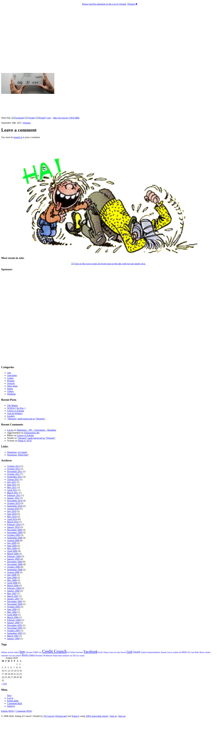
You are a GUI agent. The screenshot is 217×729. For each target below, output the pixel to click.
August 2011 (13, 479)
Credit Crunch (54, 651)
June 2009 (12, 546)
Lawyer (169, 652)
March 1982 (12, 636)
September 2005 (14, 633)
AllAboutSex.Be (31, 432)
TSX (74, 655)
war (77, 655)
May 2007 (12, 593)
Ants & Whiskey (15, 413)
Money (202, 652)
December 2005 (14, 625)
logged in (17, 137)
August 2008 (13, 572)
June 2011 (12, 484)
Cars (35, 651)
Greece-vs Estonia (15, 411)
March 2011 (12, 492)
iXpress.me (61, 716)
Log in (10, 698)
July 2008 (11, 575)
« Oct (4, 683)
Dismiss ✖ (132, 4)
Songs (10, 388)
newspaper (4, 655)
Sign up (121, 716)
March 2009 (12, 553)
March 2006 (12, 617)
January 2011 (13, 498)
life (180, 652)
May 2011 (12, 487)
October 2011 (13, 474)
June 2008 (12, 577)
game (118, 652)
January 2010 (13, 527)
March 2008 (12, 585)
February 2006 (14, 620)
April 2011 (12, 490)
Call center (29, 652)
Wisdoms (11, 394)
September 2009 (14, 538)
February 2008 (14, 588)
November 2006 (14, 604)
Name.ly (11, 706)
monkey (208, 652)
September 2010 (14, 506)
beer (22, 651)
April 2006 (12, 614)
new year (12, 655)
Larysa (10, 430)
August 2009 (13, 540)
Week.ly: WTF (25, 440)
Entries (12, 701)
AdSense (4, 652)
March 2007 (12, 596)
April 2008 (12, 583)
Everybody (79, 652)
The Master (12, 405)
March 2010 (12, 522)
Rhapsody (49, 655)
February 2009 (14, 556)
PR (44, 655)
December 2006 (14, 601)
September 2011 (14, 477)
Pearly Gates (28, 655)
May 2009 (12, 548)
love (184, 651)
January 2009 (13, 559)
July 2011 (11, 482)
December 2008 (14, 561)
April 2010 (12, 519)
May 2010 (12, 516)
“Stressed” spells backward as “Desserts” (26, 418)
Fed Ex (100, 652)
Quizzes (11, 383)
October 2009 (13, 535)
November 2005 (14, 628)
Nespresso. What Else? (17, 455)
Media (197, 652)
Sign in (113, 716)
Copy (48, 118)
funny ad (113, 652)
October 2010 (13, 503)
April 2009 (12, 551)
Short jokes (12, 386)
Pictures (27, 123)
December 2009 (14, 530)
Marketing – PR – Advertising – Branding (36, 430)
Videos (10, 391)
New (9, 695)
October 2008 (13, 567)
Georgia (123, 652)
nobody (18, 655)
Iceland (143, 652)
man (192, 652)
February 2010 (14, 524)
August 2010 (13, 508)
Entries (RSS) (7, 711)
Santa (60, 655)
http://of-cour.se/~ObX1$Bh (66, 118)
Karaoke (164, 652)
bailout (16, 652)
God (129, 651)
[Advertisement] (10, 318)
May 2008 (12, 580)
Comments (14, 703)
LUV (189, 652)
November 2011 (14, 471)
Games (10, 378)
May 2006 (12, 612)
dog (68, 652)
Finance (106, 652)
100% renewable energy (97, 716)
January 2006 (13, 622)
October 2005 (13, 630)
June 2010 (12, 514)
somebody (65, 655)
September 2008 (14, 569)
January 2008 (13, 591)
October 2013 (13, 466)
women (81, 655)
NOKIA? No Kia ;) (16, 408)
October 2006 (13, 607)
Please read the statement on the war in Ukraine (104, 4)
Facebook (91, 651)
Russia (55, 655)
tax (71, 655)
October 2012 (13, 469)
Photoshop (39, 655)
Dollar (73, 652)
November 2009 (14, 532)
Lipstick (11, 416)
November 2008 (14, 564)
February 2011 (14, 495)
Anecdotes (12, 375)
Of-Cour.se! (48, 716)
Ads (9, 372)
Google (136, 651)
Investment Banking (153, 652)
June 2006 (12, 609)
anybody (11, 652)
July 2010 (11, 511)
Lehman (176, 652)
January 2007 (13, 599)
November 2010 (14, 500)
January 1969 (13, 638)
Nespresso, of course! (17, 452)
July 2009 (11, 543)
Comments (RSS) (24, 711)
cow (40, 652)
